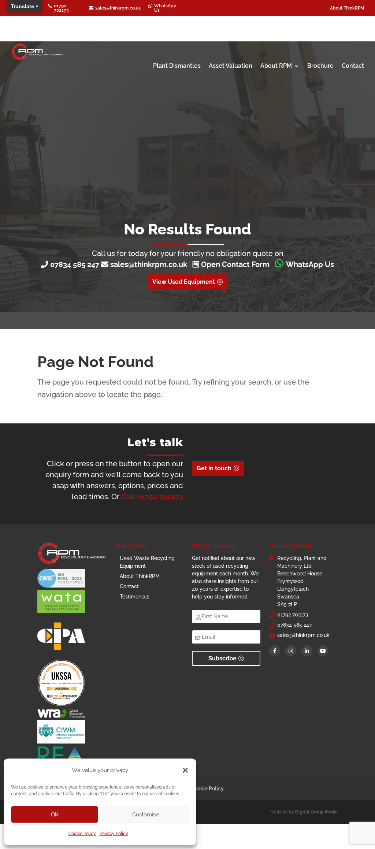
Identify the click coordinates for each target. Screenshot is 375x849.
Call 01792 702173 (152, 496)
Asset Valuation (230, 65)
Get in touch (214, 468)
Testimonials (134, 597)
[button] (185, 770)
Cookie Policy (82, 833)
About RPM (276, 65)
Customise (145, 814)
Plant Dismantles (177, 65)
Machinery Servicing (335, 37)
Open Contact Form (234, 264)
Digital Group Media (316, 812)
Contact (353, 65)
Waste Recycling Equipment (150, 37)
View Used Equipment (183, 281)
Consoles (265, 37)
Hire (292, 37)
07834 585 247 (74, 264)
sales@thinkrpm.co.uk (150, 264)
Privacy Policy (114, 833)
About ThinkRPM (347, 8)
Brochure (320, 65)
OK (55, 814)
